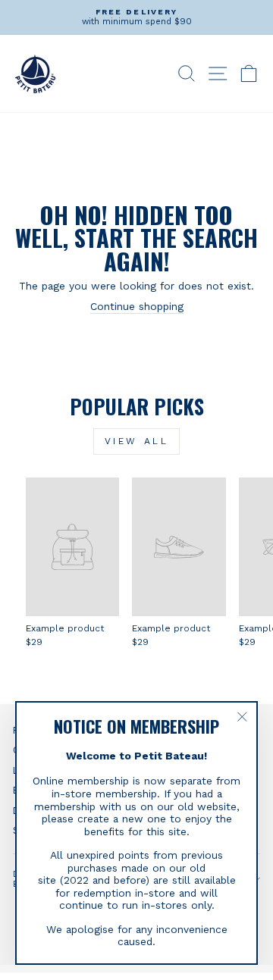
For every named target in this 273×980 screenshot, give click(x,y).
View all (137, 441)
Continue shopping (137, 306)
